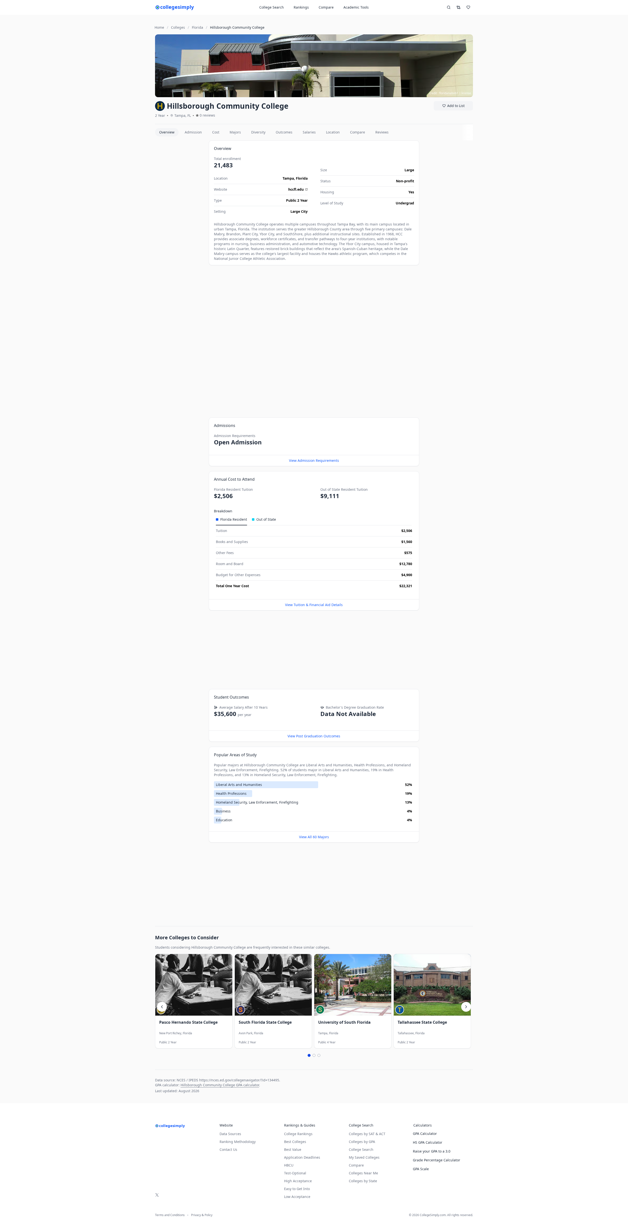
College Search (361, 1149)
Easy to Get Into (297, 1188)
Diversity (258, 132)
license (466, 93)
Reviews (382, 132)
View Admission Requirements (314, 460)
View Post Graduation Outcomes (314, 736)
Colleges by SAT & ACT (367, 1133)
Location (333, 132)
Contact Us (228, 1149)
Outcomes (284, 132)
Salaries (309, 132)
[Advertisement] (180, 214)
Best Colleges (295, 1141)
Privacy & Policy (201, 1215)
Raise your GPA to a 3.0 (431, 1151)
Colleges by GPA (362, 1141)
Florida (302, 178)
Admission (193, 132)
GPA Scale (421, 1169)
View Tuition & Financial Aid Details (314, 604)
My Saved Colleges (364, 1157)
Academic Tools (356, 7)
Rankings (301, 7)
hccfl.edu (296, 189)
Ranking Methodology (238, 1141)
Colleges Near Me (363, 1173)
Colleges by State (363, 1181)
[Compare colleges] (458, 7)
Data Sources (230, 1133)
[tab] (231, 519)
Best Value (292, 1149)
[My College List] (468, 7)
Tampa (288, 178)
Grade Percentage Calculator (436, 1160)
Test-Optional (295, 1173)
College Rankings (298, 1133)
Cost (215, 132)
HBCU (288, 1165)
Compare (326, 7)
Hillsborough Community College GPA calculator (220, 1085)
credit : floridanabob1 (443, 93)
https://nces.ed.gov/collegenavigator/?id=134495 (239, 1080)
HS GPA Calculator (427, 1142)
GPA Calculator (425, 1133)
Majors (235, 132)
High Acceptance (298, 1181)
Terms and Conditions (170, 1215)
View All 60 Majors (314, 837)
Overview (166, 132)
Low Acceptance (297, 1196)
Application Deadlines (302, 1157)
